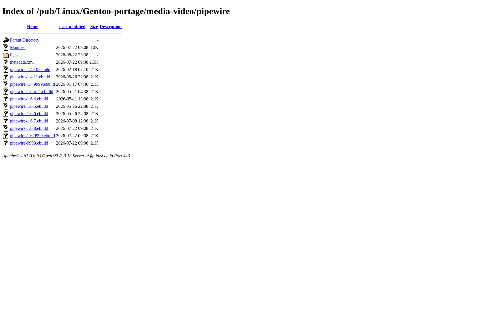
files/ (14, 54)
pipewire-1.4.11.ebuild (30, 76)
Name (32, 26)
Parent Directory (24, 40)
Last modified (72, 26)
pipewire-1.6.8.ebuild (29, 128)
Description (111, 26)
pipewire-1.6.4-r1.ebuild (31, 91)
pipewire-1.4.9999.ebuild (32, 84)
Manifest (17, 47)
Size (94, 26)
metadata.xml (22, 62)
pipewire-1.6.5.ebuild (29, 106)
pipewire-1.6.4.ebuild (29, 98)
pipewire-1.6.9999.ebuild (32, 135)
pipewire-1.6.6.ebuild (29, 113)
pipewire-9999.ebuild (29, 143)
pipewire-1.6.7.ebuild (29, 121)
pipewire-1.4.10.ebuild (30, 69)
